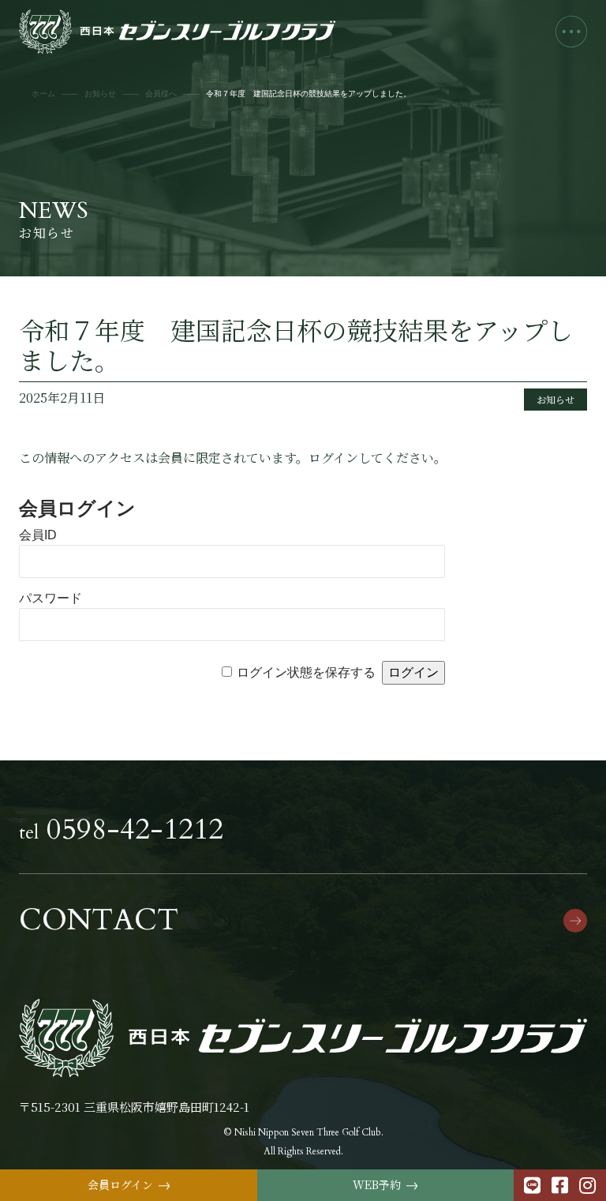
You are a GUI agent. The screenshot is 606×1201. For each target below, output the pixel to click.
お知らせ (555, 399)
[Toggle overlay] (571, 31)
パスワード (50, 598)
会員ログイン (129, 1185)
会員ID (38, 535)
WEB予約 (385, 1185)
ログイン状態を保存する (306, 672)
